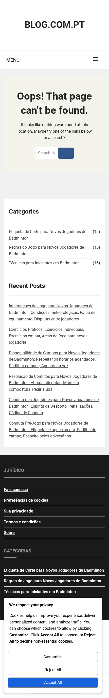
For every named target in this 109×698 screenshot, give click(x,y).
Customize (52, 657)
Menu (13, 60)
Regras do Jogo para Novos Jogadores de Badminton (46, 250)
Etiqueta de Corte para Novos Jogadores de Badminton (47, 235)
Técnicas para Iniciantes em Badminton (44, 263)
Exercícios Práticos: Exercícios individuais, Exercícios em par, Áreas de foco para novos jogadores (48, 336)
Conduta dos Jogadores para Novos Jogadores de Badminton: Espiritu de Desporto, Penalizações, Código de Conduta (54, 406)
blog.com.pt (55, 24)
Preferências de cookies (26, 500)
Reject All (53, 669)
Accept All (53, 682)
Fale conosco (16, 489)
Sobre (9, 532)
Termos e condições (22, 522)
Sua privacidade (18, 511)
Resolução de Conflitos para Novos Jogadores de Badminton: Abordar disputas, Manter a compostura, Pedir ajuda (53, 383)
